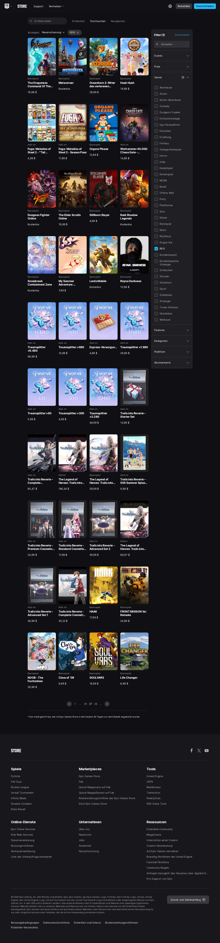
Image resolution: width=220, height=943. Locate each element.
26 (85, 703)
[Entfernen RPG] (77, 32)
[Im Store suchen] (31, 21)
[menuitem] (78, 21)
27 (90, 703)
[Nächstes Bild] (107, 704)
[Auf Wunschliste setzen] (52, 41)
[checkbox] (156, 87)
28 (95, 703)
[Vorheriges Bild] (69, 704)
